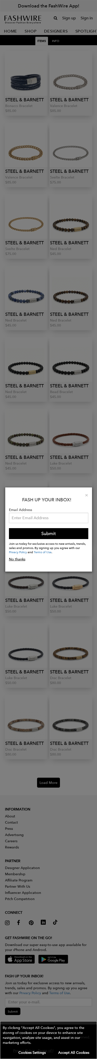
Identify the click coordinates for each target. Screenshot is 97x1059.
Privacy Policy (18, 552)
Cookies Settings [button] (32, 1052)
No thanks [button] (17, 559)
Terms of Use (42, 552)
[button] (48, 1040)
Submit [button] (48, 533)
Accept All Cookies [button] (73, 1052)
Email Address (20, 510)
